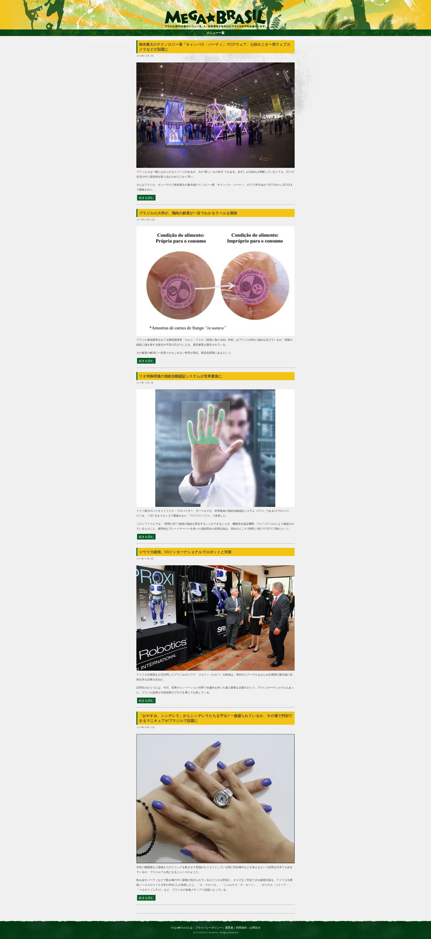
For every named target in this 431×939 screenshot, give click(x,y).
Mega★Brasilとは (181, 927)
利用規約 (241, 927)
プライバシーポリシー (208, 927)
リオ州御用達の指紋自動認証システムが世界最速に (180, 376)
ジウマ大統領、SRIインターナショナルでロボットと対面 (185, 551)
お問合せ (255, 927)
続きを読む (146, 198)
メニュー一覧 (215, 33)
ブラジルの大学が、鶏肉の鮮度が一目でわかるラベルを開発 (188, 213)
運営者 (229, 927)
